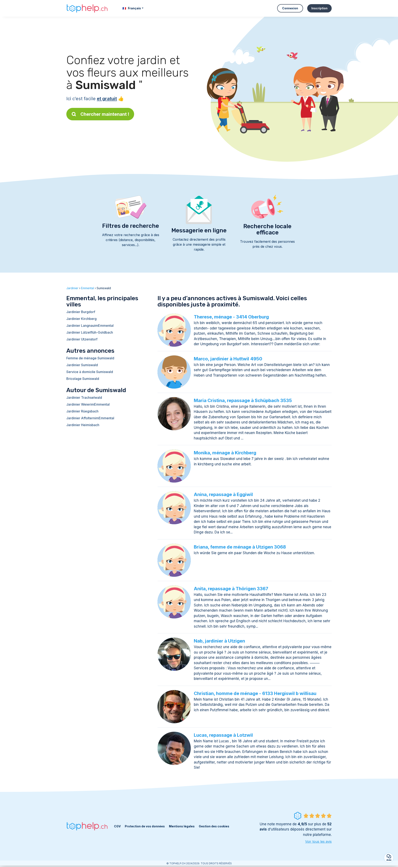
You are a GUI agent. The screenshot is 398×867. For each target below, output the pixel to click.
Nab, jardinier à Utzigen (219, 641)
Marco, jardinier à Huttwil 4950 (228, 358)
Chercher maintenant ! (104, 114)
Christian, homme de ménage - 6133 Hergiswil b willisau (255, 693)
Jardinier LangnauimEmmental (90, 325)
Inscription (319, 8)
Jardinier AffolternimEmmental (90, 418)
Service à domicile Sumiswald (89, 372)
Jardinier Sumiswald (82, 365)
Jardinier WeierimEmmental (88, 404)
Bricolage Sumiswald (82, 379)
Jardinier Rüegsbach (82, 411)
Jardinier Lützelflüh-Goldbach (89, 332)
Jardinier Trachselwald (84, 397)
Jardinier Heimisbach (82, 425)
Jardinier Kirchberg (81, 319)
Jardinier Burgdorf (80, 312)
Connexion (290, 8)
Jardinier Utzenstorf (81, 339)
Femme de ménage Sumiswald (90, 358)
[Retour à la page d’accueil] (87, 8)
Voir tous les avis (318, 841)
